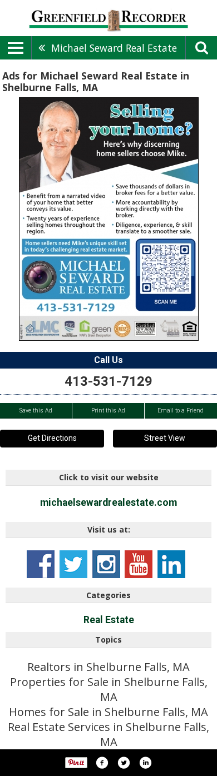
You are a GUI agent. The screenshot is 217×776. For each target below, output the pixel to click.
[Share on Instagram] (145, 762)
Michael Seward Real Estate (114, 47)
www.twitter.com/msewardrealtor (73, 564)
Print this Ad (108, 410)
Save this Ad (35, 410)
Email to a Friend (180, 410)
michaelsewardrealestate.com (108, 502)
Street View (164, 438)
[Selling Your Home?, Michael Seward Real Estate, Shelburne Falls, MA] (109, 219)
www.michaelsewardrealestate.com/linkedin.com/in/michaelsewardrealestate (171, 564)
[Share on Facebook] (102, 762)
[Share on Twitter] (123, 762)
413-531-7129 (108, 381)
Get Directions (52, 438)
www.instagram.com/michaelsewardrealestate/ (106, 564)
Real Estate (108, 619)
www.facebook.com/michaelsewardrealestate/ (41, 564)
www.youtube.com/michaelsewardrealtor (138, 564)
